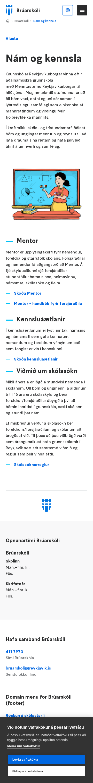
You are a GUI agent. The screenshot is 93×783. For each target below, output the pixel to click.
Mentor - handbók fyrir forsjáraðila (48, 303)
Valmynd (82, 10)
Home (8, 21)
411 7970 (20, 654)
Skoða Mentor (27, 293)
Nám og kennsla (44, 21)
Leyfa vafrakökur (25, 759)
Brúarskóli (21, 21)
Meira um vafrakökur (23, 746)
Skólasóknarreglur (31, 464)
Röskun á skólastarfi (25, 715)
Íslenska (68, 10)
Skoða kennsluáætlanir (36, 359)
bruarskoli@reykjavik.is (28, 671)
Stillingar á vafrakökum (27, 771)
